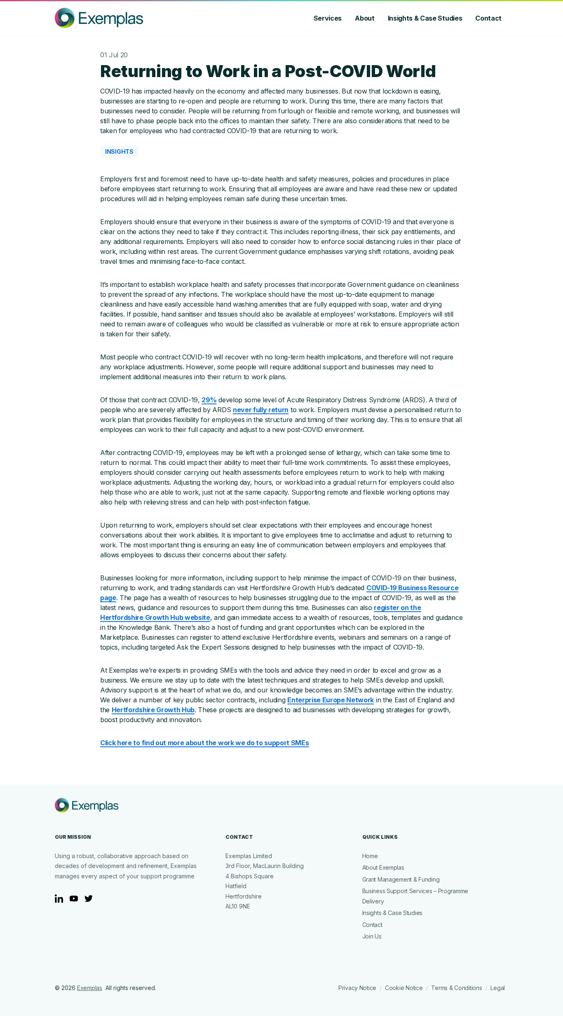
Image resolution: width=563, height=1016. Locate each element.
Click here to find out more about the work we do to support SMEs (204, 743)
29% (209, 400)
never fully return (261, 410)
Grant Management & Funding (401, 879)
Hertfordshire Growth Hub (153, 710)
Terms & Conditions (456, 987)
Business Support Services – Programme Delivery (415, 896)
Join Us (372, 936)
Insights (119, 151)
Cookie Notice (403, 987)
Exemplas (89, 987)
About (364, 18)
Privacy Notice (357, 987)
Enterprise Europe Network (330, 700)
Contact (488, 18)
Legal (497, 987)
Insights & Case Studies (425, 18)
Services (328, 18)
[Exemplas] (99, 18)
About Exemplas (383, 867)
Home (370, 855)
